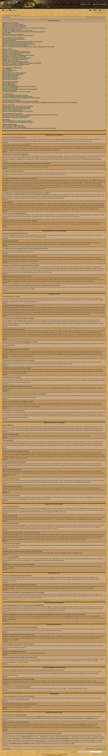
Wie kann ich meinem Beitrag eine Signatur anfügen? (17, 52)
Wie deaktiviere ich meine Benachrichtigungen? (15, 117)
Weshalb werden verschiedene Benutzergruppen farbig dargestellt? (20, 89)
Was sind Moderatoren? (9, 84)
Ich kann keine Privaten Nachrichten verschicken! (15, 95)
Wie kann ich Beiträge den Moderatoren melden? (15, 61)
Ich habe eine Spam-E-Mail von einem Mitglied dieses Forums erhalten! (21, 97)
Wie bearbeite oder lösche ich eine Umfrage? (14, 56)
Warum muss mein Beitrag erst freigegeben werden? (16, 64)
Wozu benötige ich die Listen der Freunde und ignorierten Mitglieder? (21, 101)
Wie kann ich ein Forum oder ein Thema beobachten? (17, 116)
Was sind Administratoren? (10, 82)
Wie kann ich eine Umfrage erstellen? (12, 54)
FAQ (92, 10)
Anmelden (6, 10)
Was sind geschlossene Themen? (11, 78)
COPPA (95, 180)
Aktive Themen (17, 15)
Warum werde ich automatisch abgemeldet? (14, 26)
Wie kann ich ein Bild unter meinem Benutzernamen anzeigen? (19, 44)
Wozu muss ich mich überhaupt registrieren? (14, 25)
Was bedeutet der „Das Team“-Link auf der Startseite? (17, 91)
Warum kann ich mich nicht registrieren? (13, 34)
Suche (96, 10)
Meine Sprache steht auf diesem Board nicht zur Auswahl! (18, 43)
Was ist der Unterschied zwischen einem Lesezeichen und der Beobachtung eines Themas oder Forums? (30, 114)
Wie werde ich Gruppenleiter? (10, 88)
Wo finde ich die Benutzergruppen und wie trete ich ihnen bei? (19, 86)
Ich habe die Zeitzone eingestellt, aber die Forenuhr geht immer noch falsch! (23, 41)
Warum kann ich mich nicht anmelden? (13, 24)
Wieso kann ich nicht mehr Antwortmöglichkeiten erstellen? (18, 55)
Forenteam (103, 10)
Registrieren (14, 10)
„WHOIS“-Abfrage (26, 736)
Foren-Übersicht (6, 17)
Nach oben (5, 142)
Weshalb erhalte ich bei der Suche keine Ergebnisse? (17, 107)
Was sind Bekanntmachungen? (11, 75)
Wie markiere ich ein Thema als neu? (12, 65)
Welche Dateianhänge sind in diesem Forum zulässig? (17, 121)
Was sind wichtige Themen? (10, 76)
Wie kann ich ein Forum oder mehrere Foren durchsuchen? (18, 106)
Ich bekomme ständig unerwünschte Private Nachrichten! (17, 96)
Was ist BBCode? (7, 69)
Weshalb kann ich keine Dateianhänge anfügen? (15, 59)
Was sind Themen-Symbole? (10, 79)
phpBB (48, 754)
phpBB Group (41, 716)
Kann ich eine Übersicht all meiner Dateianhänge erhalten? (18, 122)
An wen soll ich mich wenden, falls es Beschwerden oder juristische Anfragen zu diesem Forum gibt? (29, 128)
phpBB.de (89, 718)
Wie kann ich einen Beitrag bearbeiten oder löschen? (16, 51)
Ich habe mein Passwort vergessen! (12, 29)
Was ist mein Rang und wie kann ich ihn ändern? (15, 45)
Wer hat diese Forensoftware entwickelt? (13, 125)
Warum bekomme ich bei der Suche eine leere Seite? (16, 108)
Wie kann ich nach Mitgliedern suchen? (13, 110)
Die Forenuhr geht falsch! (9, 40)
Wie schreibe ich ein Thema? (10, 50)
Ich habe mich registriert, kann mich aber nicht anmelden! (18, 30)
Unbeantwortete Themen (8, 15)
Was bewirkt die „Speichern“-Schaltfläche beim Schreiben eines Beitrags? (22, 63)
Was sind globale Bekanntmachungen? (13, 74)
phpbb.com (83, 724)
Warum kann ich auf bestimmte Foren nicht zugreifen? (17, 58)
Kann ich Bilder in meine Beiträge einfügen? (14, 73)
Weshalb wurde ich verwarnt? (10, 60)
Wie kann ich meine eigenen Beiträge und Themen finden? (18, 111)
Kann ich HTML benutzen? (9, 70)
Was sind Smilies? (7, 71)
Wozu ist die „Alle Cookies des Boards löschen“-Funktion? (18, 35)
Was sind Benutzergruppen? (10, 85)
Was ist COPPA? (7, 33)
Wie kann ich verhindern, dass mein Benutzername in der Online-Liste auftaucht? (24, 28)
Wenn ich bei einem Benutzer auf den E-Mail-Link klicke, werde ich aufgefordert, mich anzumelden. (29, 46)
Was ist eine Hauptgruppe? (10, 90)
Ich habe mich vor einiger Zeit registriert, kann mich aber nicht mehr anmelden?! (24, 31)
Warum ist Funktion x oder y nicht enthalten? (14, 127)
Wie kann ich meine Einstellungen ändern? (14, 39)
